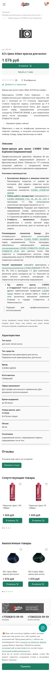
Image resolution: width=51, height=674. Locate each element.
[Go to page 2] (4, 591)
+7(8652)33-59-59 (38, 616)
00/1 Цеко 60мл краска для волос (11, 572)
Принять (25, 666)
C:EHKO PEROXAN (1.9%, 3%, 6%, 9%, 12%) (27, 199)
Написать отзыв (11, 465)
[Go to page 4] (8, 591)
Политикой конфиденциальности (16, 651)
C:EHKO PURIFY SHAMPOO (36, 239)
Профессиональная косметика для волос (21, 15)
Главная (5, 12)
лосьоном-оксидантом (21, 268)
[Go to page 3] (6, 591)
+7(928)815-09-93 (12, 616)
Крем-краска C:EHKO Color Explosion (25, 18)
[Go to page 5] (10, 591)
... (3, 18)
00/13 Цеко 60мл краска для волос (36, 572)
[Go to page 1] (2, 591)
